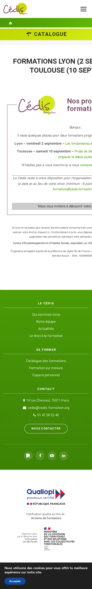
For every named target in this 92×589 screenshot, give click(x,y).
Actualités (46, 329)
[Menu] (83, 9)
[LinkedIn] (63, 455)
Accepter (15, 581)
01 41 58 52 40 (48, 415)
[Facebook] (40, 455)
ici (48, 232)
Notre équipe (46, 321)
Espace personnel (46, 375)
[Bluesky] (28, 455)
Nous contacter (45, 428)
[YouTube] (51, 455)
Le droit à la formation (46, 336)
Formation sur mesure (46, 368)
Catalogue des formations (46, 361)
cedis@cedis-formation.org (48, 408)
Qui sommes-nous (46, 314)
